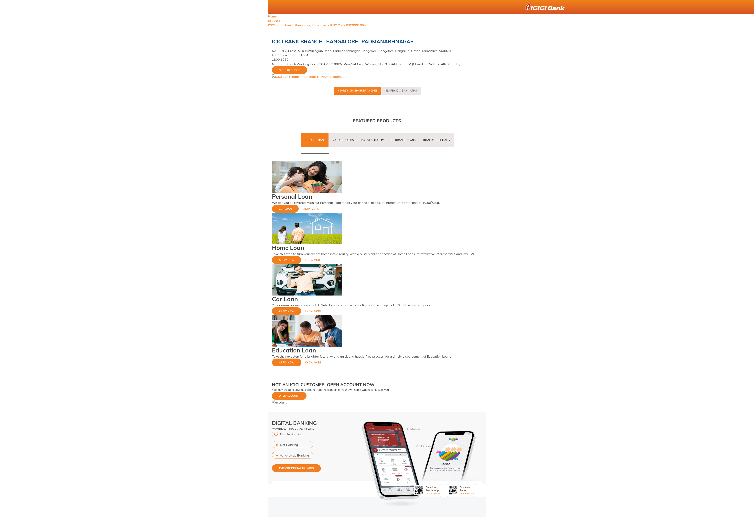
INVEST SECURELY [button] (372, 140)
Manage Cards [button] (343, 140)
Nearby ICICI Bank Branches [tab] (357, 90)
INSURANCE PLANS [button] (403, 140)
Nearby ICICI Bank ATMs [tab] (401, 90)
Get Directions (289, 70)
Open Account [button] (289, 395)
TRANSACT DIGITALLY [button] (436, 140)
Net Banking (289, 445)
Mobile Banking (291, 434)
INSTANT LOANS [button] (315, 140)
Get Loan (285, 208)
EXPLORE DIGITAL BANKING (296, 468)
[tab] (315, 142)
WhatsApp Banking (294, 455)
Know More (310, 208)
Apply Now (286, 260)
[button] (279, 402)
